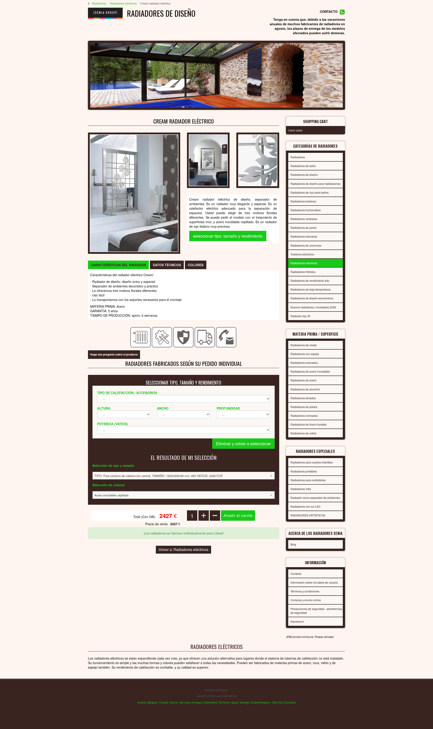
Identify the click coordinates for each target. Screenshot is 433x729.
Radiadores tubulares (303, 236)
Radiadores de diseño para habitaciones (315, 184)
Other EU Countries (284, 702)
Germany (184, 702)
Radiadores (99, 3)
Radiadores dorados (303, 398)
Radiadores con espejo (304, 354)
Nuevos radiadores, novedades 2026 (313, 307)
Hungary (197, 702)
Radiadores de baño (303, 166)
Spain (234, 702)
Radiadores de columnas (305, 245)
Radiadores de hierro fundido (308, 424)
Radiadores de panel (303, 227)
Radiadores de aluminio (305, 389)
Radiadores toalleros (303, 201)
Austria (142, 702)
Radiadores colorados (304, 362)
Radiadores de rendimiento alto (309, 280)
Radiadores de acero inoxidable (310, 371)
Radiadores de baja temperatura (310, 289)
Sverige (244, 702)
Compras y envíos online (305, 600)
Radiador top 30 (300, 316)
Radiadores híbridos (303, 272)
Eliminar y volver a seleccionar (243, 443)
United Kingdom (260, 702)
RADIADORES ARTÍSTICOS (307, 515)
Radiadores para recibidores (308, 480)
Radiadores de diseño (304, 175)
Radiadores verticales (303, 219)
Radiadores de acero (303, 380)
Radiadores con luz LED (305, 506)
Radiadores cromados (304, 415)
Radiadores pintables (303, 471)
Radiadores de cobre (303, 433)
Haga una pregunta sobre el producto (114, 354)
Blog (293, 544)
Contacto (296, 573)
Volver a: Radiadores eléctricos (183, 549)
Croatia (163, 702)
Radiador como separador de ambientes (315, 498)
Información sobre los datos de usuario (314, 582)
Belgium (152, 702)
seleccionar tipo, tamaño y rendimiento (228, 236)
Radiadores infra (300, 489)
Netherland (210, 702)
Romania (224, 702)
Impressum (297, 621)
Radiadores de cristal (303, 345)
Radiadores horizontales (305, 210)
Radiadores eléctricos (123, 3)
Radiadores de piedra (303, 407)
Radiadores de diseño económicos (311, 298)
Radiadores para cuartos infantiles (311, 462)
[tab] (118, 265)
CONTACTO (329, 11)
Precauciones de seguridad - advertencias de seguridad (316, 610)
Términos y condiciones (304, 591)
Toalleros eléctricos (302, 254)
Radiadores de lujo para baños (309, 192)
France (173, 702)
